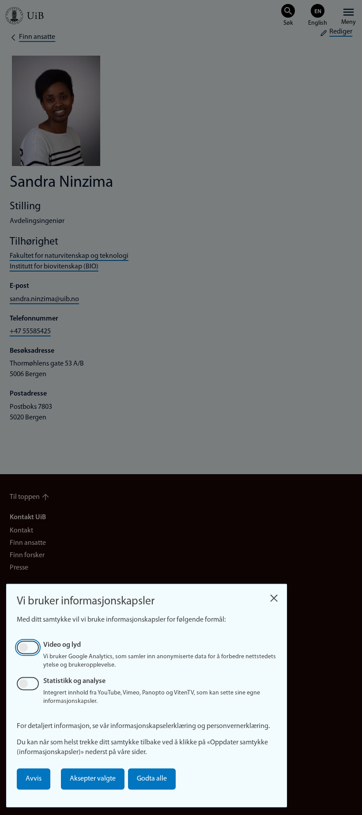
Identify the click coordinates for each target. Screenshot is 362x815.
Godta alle (152, 778)
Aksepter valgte (93, 778)
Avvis (33, 778)
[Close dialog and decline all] (273, 595)
